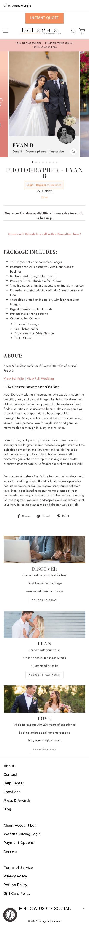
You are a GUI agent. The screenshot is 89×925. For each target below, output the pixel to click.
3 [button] (40, 163)
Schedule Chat (44, 600)
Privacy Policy (15, 876)
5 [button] (47, 163)
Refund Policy (15, 885)
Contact (10, 774)
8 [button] (57, 163)
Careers (10, 851)
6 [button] (50, 163)
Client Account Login (17, 5)
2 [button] (36, 163)
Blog (7, 809)
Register (41, 185)
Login (30, 185)
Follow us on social (45, 908)
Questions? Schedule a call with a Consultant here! (44, 234)
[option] (44, 45)
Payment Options (19, 843)
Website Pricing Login (22, 834)
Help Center (14, 783)
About (9, 766)
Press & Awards (17, 800)
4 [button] (43, 163)
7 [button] (54, 163)
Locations (12, 792)
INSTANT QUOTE (44, 17)
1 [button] (33, 162)
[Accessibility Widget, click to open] (10, 915)
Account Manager (44, 675)
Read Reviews (44, 749)
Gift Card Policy (17, 893)
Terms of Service (18, 867)
